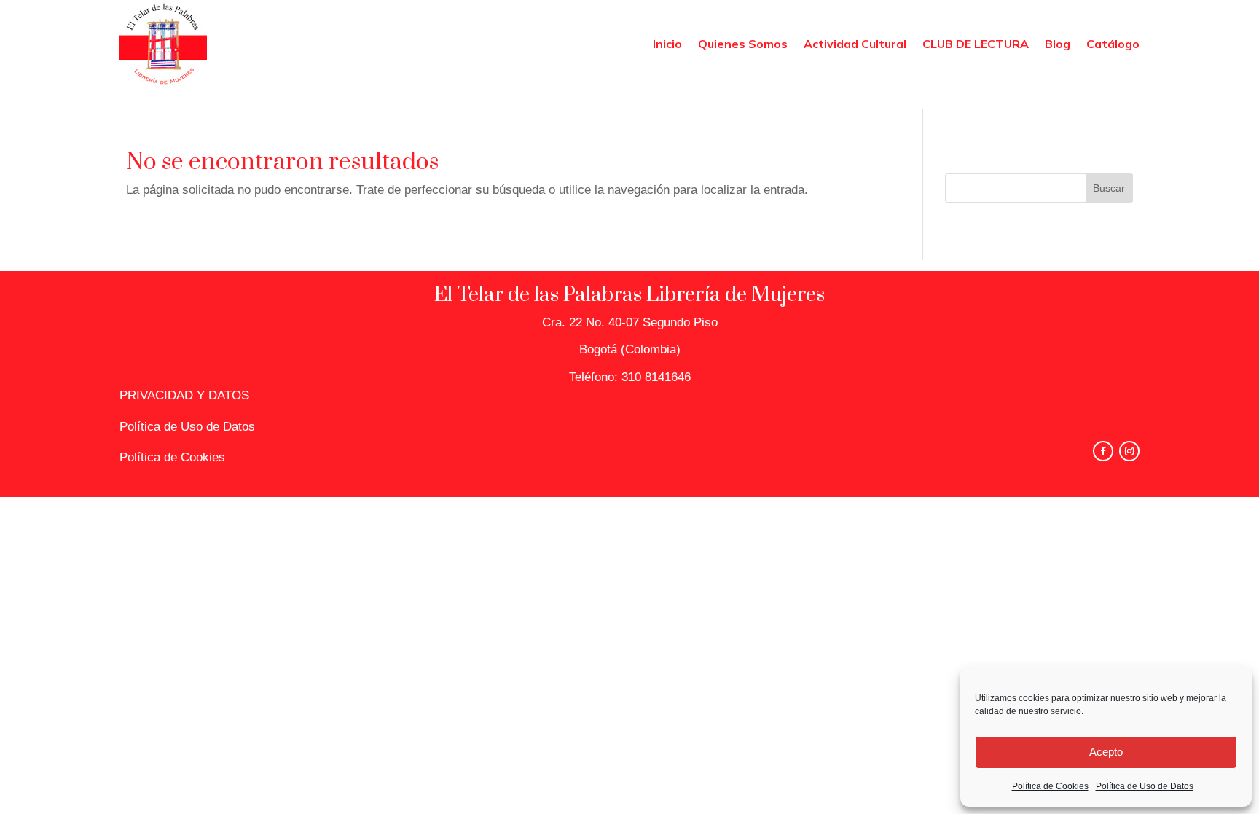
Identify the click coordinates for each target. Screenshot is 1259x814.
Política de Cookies (1050, 786)
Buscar (1109, 188)
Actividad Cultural (855, 43)
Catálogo (1113, 43)
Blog (1057, 43)
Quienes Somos (743, 43)
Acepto (1106, 751)
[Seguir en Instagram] (1129, 451)
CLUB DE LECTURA (975, 43)
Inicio (667, 43)
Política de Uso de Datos (1144, 786)
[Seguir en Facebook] (1103, 451)
